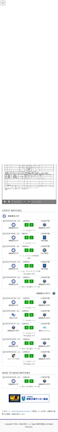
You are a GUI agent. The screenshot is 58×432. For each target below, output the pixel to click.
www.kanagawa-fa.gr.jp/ (21, 411)
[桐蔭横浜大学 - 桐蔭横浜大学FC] (29, 226)
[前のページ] (5, 201)
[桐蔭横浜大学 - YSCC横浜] (29, 253)
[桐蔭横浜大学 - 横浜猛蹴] (29, 238)
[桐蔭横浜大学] (29, 216)
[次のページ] (9, 201)
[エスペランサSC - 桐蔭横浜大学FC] (29, 358)
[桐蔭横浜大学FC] (29, 293)
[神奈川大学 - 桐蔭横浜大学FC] (29, 316)
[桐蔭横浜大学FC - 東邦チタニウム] (29, 330)
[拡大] (29, 201)
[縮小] (25, 201)
